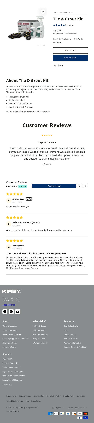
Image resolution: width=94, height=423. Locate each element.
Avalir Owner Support (11, 367)
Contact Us (6, 384)
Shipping (56, 34)
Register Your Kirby (10, 363)
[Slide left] (38, 45)
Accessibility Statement (14, 401)
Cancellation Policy (53, 396)
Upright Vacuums (9, 326)
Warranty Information (72, 343)
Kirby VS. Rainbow (40, 334)
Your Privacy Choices (33, 401)
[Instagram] (11, 311)
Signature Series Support (12, 371)
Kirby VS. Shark (39, 330)
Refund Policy (39, 396)
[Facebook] (4, 311)
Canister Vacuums (9, 330)
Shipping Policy (68, 396)
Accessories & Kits (66, 12)
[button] (59, 25)
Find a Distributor (9, 343)
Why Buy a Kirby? (40, 343)
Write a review (54, 186)
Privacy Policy (11, 396)
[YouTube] (17, 311)
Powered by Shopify (12, 411)
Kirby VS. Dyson (39, 326)
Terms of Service (25, 396)
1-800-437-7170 (8, 305)
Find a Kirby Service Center (13, 376)
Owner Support (70, 334)
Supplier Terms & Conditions (75, 347)
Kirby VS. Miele (39, 338)
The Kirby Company (18, 408)
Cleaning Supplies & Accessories (15, 338)
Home (55, 12)
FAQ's (66, 330)
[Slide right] (44, 45)
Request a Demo (9, 347)
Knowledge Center (71, 326)
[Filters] (79, 186)
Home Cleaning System (11, 334)
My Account (7, 359)
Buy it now (70, 58)
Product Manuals (71, 338)
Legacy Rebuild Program (12, 380)
